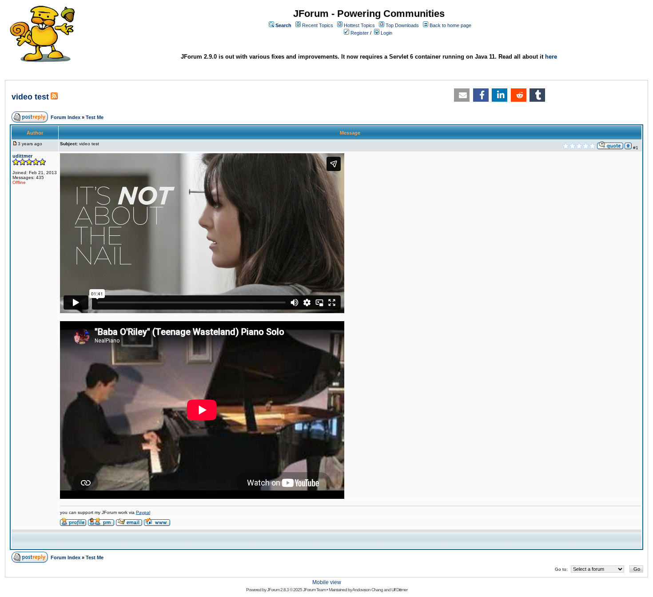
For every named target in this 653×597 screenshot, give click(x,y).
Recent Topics (317, 25)
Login (386, 33)
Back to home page (450, 25)
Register (359, 33)
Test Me (95, 117)
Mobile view (326, 582)
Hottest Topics (359, 25)
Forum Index (65, 117)
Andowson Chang (367, 589)
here (551, 56)
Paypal (143, 512)
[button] (462, 95)
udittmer (22, 156)
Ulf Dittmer (399, 589)
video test (30, 96)
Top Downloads (402, 25)
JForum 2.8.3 (278, 589)
